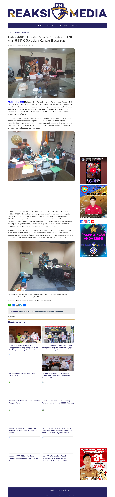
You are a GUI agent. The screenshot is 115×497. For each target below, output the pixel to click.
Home (40, 25)
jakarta (13, 316)
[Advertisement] (41, 196)
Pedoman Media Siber (63, 490)
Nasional (51, 25)
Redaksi (51, 490)
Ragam (75, 25)
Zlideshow (25, 32)
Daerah (63, 25)
